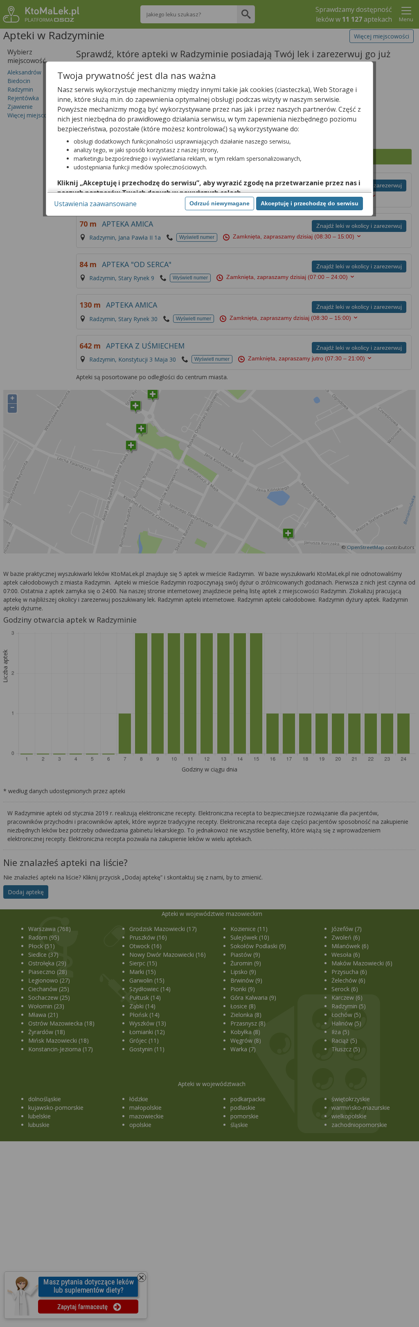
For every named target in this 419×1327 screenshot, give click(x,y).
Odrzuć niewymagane (219, 203)
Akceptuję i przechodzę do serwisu (309, 203)
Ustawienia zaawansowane (95, 203)
